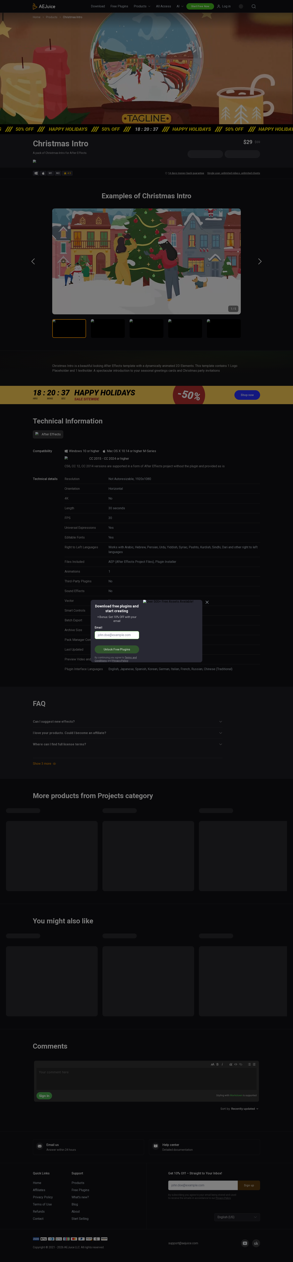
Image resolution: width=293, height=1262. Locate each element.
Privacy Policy (120, 660)
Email (98, 627)
